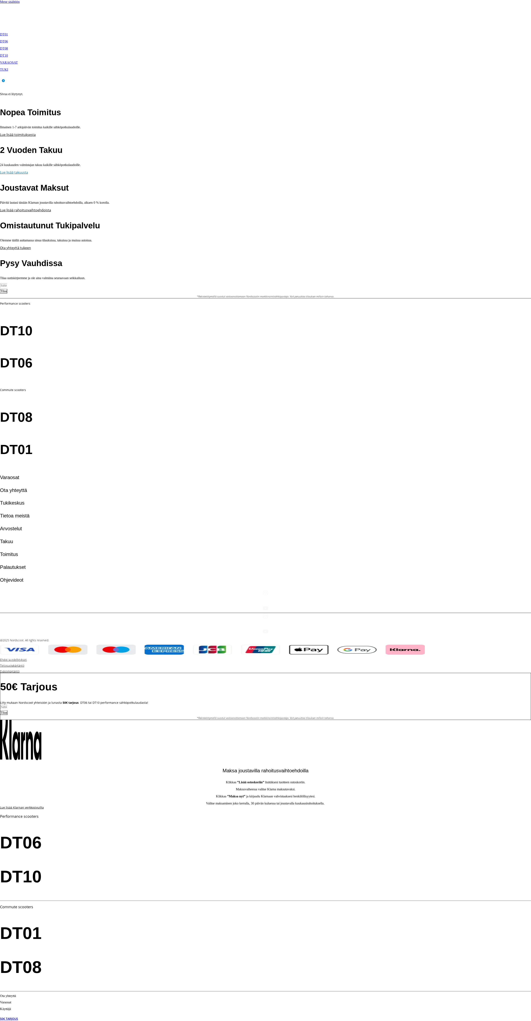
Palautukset (13, 567)
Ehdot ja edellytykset (13, 660)
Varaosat (9, 477)
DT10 (4, 55)
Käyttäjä (5, 1009)
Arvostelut (11, 528)
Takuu (6, 541)
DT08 (4, 48)
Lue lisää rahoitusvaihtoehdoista (25, 210)
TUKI (4, 69)
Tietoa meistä (14, 515)
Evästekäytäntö (9, 671)
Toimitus (9, 554)
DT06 (4, 41)
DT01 (4, 34)
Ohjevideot (11, 580)
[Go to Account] (2, 78)
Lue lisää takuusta (14, 172)
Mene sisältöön (10, 2)
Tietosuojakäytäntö (12, 665)
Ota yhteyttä (13, 490)
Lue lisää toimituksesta (18, 134)
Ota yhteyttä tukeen (15, 248)
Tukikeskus (12, 503)
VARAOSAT (9, 62)
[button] (2, 87)
